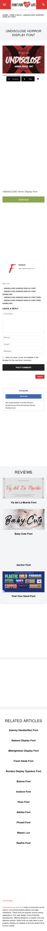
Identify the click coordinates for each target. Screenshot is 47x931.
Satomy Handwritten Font (23, 730)
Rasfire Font (23, 843)
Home (5, 15)
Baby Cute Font (23, 533)
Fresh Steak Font (23, 761)
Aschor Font (23, 565)
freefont (22, 265)
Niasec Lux (23, 832)
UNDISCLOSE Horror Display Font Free (22, 297)
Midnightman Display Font (23, 750)
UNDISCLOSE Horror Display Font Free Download (22, 301)
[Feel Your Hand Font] (23, 581)
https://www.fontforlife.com (26, 268)
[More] (38, 78)
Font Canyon (8, 900)
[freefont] (11, 269)
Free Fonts (16, 15)
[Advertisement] (23, 110)
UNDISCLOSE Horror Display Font (20, 288)
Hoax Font (23, 802)
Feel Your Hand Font (23, 596)
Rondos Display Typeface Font (23, 771)
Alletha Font (23, 812)
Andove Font (23, 791)
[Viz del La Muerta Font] (23, 488)
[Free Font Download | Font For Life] (23, 4)
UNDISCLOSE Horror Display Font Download (19, 292)
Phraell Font (23, 822)
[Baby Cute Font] (23, 519)
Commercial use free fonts (13, 907)
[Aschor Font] (23, 550)
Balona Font (24, 781)
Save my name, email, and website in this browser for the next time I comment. (20, 358)
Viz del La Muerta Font (23, 502)
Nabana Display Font (24, 740)
